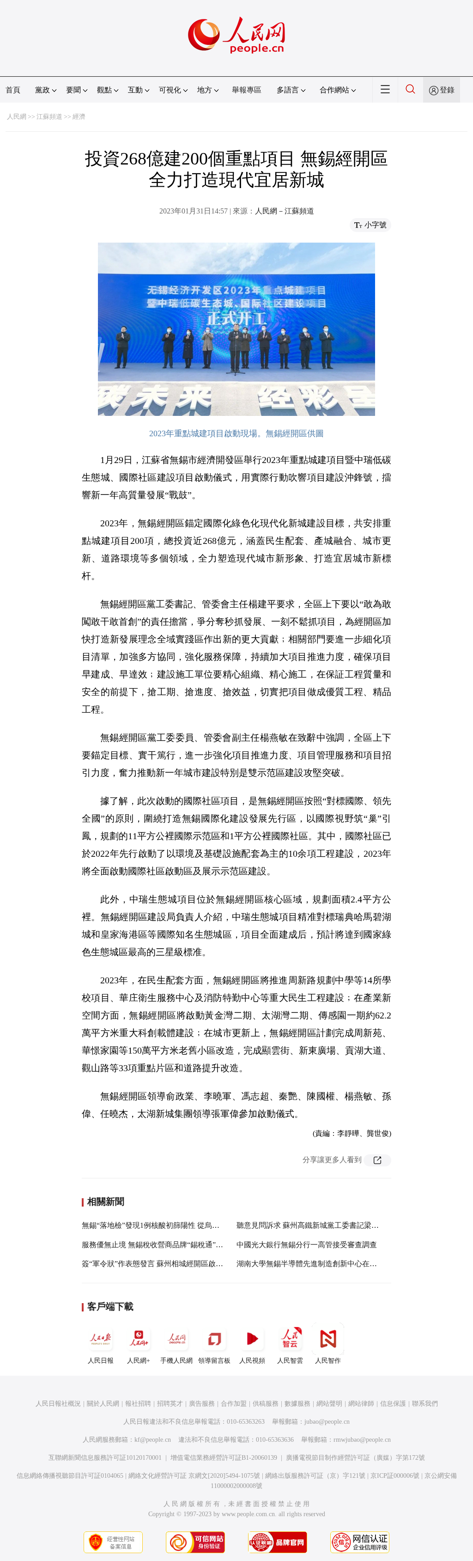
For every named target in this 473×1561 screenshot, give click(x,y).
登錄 (447, 90)
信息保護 (393, 1403)
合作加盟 (234, 1403)
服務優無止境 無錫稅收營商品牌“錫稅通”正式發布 (163, 1245)
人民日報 (101, 1360)
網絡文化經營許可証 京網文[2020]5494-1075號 (194, 1475)
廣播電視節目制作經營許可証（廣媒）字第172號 (355, 1457)
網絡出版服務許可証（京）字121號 (315, 1475)
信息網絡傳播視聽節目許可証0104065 (70, 1475)
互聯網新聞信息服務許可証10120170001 (105, 1457)
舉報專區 (246, 90)
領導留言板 (214, 1360)
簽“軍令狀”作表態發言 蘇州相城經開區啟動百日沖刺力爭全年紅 (186, 1264)
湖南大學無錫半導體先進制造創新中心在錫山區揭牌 (321, 1264)
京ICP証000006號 (394, 1475)
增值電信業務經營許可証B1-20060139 (223, 1457)
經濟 (79, 116)
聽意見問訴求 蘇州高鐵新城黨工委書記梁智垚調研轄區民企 (333, 1225)
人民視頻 (252, 1360)
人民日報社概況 (58, 1403)
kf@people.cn (152, 1439)
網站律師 (361, 1403)
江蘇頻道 (49, 116)
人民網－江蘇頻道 (284, 211)
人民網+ (138, 1360)
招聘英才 (170, 1403)
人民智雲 (290, 1360)
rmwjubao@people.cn (362, 1439)
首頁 (13, 90)
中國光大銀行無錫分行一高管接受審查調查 (306, 1245)
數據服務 (297, 1403)
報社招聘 (138, 1403)
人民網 (16, 116)
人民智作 (328, 1360)
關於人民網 (103, 1403)
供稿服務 (266, 1403)
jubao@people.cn (327, 1421)
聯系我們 (425, 1403)
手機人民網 (176, 1360)
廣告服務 (202, 1403)
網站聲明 (329, 1403)
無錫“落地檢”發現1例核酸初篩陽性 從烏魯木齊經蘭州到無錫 (180, 1225)
